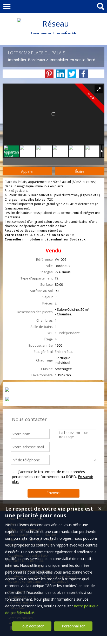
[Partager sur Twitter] (72, 73)
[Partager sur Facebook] (83, 73)
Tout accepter (32, 626)
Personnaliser (73, 626)
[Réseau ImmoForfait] (53, 34)
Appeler (27, 171)
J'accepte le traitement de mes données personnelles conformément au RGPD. (48, 474)
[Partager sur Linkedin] (60, 73)
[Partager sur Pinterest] (49, 73)
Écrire (79, 171)
